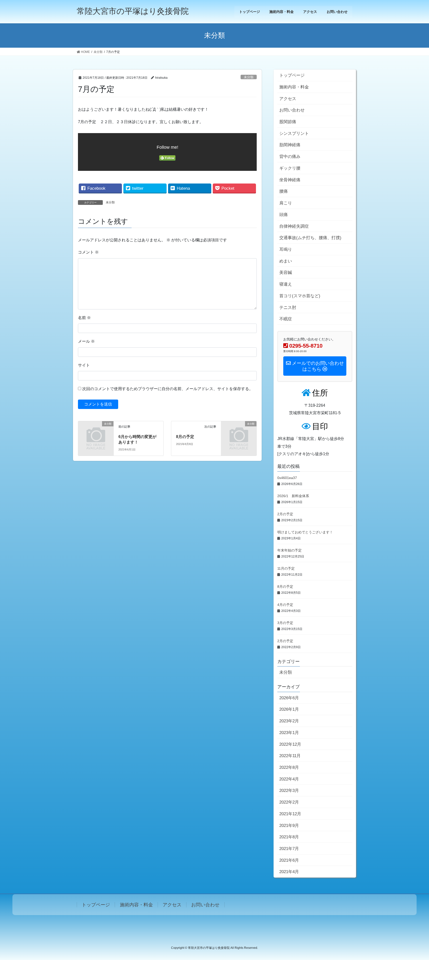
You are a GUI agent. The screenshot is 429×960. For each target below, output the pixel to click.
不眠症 (285, 319)
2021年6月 (289, 860)
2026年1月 (289, 709)
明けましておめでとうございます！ (305, 532)
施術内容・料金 (294, 87)
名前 (84, 318)
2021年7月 (289, 848)
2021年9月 (289, 825)
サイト (84, 365)
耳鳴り (285, 249)
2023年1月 (289, 732)
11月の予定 (286, 568)
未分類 (248, 77)
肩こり (285, 203)
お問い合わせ (292, 110)
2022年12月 (290, 744)
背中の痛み (289, 156)
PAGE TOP (414, 927)
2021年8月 (289, 837)
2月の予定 (285, 514)
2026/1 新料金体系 (293, 496)
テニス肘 (287, 307)
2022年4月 (289, 779)
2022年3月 (289, 790)
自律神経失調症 (294, 226)
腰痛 (283, 191)
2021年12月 (290, 814)
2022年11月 (290, 755)
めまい (285, 261)
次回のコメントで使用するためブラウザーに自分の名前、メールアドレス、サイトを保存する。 (167, 389)
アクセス (287, 98)
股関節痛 (287, 121)
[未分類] (95, 432)
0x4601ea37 (287, 478)
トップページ (292, 75)
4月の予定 (285, 605)
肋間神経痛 (289, 145)
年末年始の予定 (289, 550)
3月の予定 (285, 623)
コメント (88, 252)
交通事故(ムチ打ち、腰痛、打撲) (310, 237)
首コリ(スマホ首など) (299, 296)
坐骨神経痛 (289, 180)
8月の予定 (185, 437)
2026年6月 (289, 698)
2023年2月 (289, 721)
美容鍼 (285, 272)
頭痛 (283, 214)
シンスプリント (294, 133)
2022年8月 (289, 767)
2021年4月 (289, 871)
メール (86, 341)
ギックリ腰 (289, 168)
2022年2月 (289, 802)
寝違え (285, 284)
